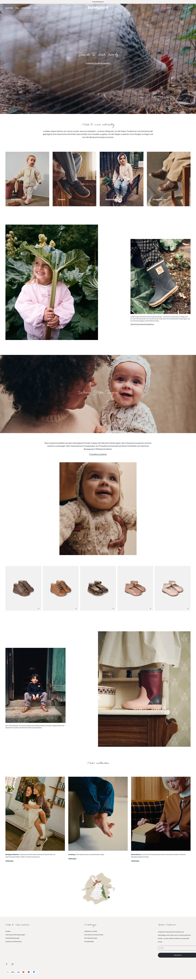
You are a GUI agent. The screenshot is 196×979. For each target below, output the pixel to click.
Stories (35, 8)
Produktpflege (89, 941)
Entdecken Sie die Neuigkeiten (98, 63)
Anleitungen (26, 8)
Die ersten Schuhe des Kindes (93, 935)
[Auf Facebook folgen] (6, 964)
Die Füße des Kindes (90, 938)
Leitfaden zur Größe (90, 931)
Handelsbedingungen (12, 938)
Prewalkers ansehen (98, 454)
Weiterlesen (9, 861)
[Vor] (185, 586)
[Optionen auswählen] (38, 608)
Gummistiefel (110, 199)
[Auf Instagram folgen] (12, 964)
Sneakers (61, 199)
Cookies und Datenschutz (13, 941)
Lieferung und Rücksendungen (15, 935)
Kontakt (7, 931)
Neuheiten (9, 8)
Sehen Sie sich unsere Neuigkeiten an (142, 324)
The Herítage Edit (159, 199)
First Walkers (16, 199)
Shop (17, 8)
